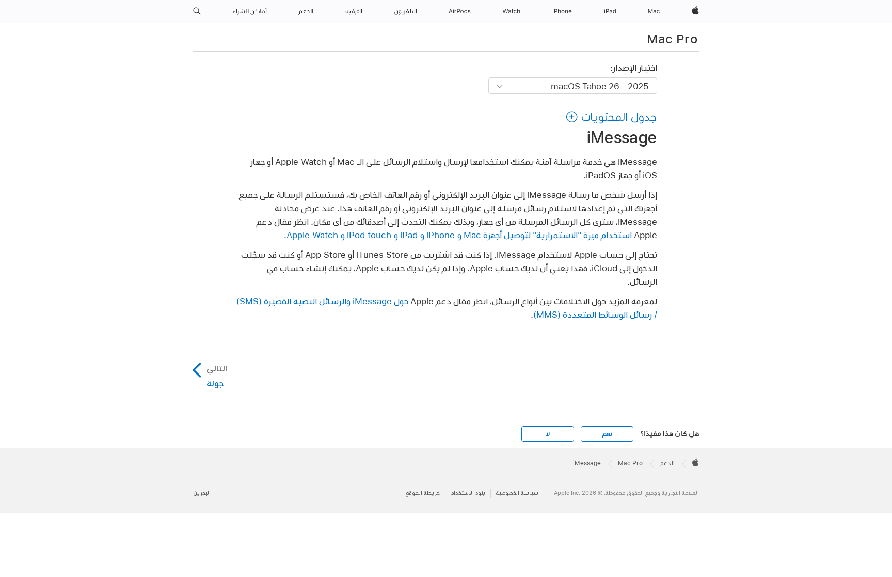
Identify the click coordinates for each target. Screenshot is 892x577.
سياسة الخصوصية (517, 493)
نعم (607, 434)
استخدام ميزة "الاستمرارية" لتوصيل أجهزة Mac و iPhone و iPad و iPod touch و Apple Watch (459, 234)
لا (548, 434)
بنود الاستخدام (468, 493)
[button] (197, 11)
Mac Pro (672, 39)
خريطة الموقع (423, 493)
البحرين (202, 493)
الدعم (667, 463)
